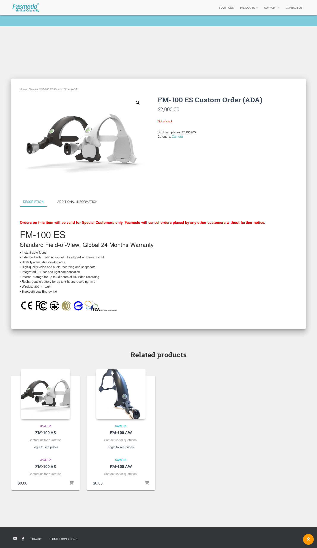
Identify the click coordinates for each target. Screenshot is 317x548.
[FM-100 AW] (121, 394)
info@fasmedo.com (15, 538)
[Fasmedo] (26, 7)
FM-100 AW (121, 432)
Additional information (77, 201)
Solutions (226, 7)
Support (270, 7)
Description (33, 201)
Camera (33, 89)
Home (23, 89)
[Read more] (146, 483)
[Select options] (71, 483)
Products (248, 7)
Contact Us (294, 7)
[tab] (36, 202)
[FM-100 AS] (45, 394)
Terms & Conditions (63, 539)
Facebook (23, 539)
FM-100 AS (45, 432)
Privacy (36, 539)
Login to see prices (45, 447)
